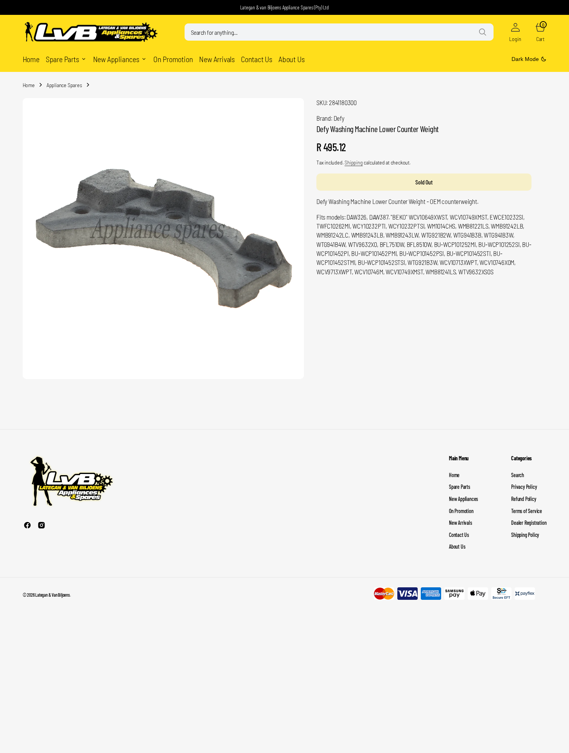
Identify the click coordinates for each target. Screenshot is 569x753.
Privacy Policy (524, 486)
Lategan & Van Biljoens (52, 594)
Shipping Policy (525, 534)
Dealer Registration (528, 522)
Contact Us (459, 534)
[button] (515, 32)
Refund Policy (523, 498)
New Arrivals (460, 522)
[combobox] (339, 32)
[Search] (482, 32)
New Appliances (463, 498)
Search (517, 475)
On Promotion (461, 511)
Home (29, 85)
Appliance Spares (64, 85)
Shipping (354, 162)
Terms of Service (526, 511)
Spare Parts (459, 486)
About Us (457, 546)
